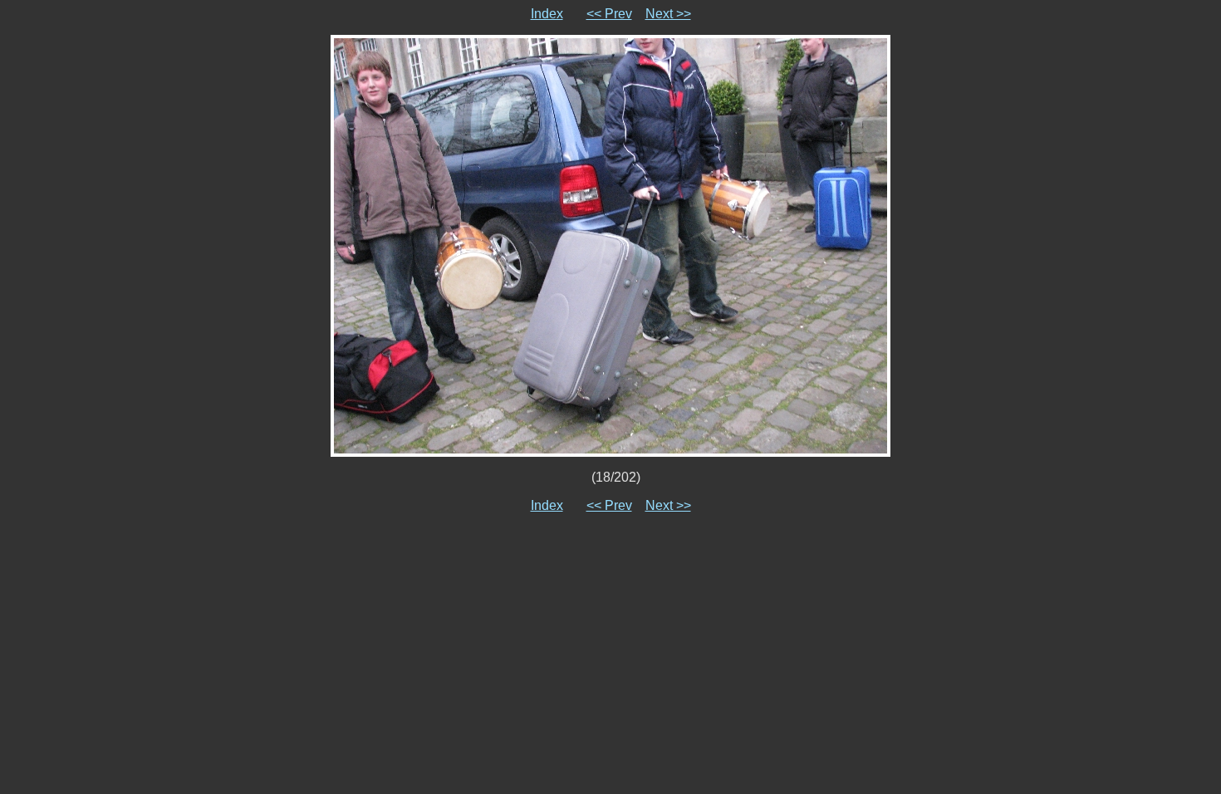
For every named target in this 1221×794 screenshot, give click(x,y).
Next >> (668, 14)
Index (547, 14)
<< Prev (609, 14)
